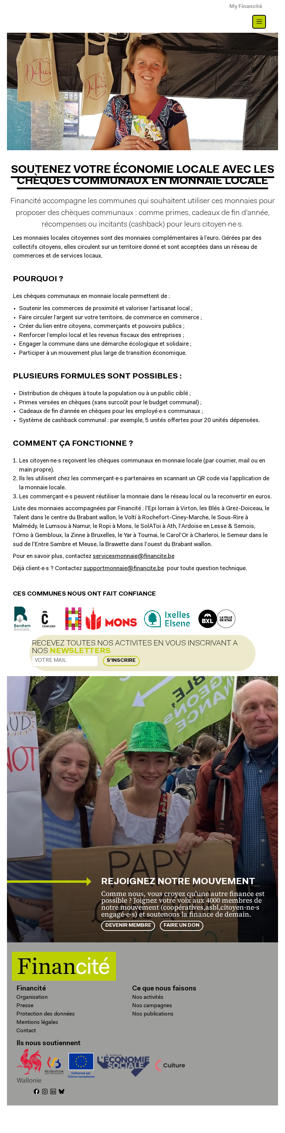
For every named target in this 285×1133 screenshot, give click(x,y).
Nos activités (147, 997)
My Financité (245, 6)
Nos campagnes (152, 1006)
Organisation (32, 997)
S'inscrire (121, 660)
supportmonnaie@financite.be (123, 569)
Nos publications (152, 1014)
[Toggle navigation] (259, 22)
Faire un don (182, 925)
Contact (26, 1031)
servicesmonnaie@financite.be (133, 556)
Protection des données (45, 1014)
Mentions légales (37, 1022)
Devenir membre (128, 925)
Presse (24, 1006)
